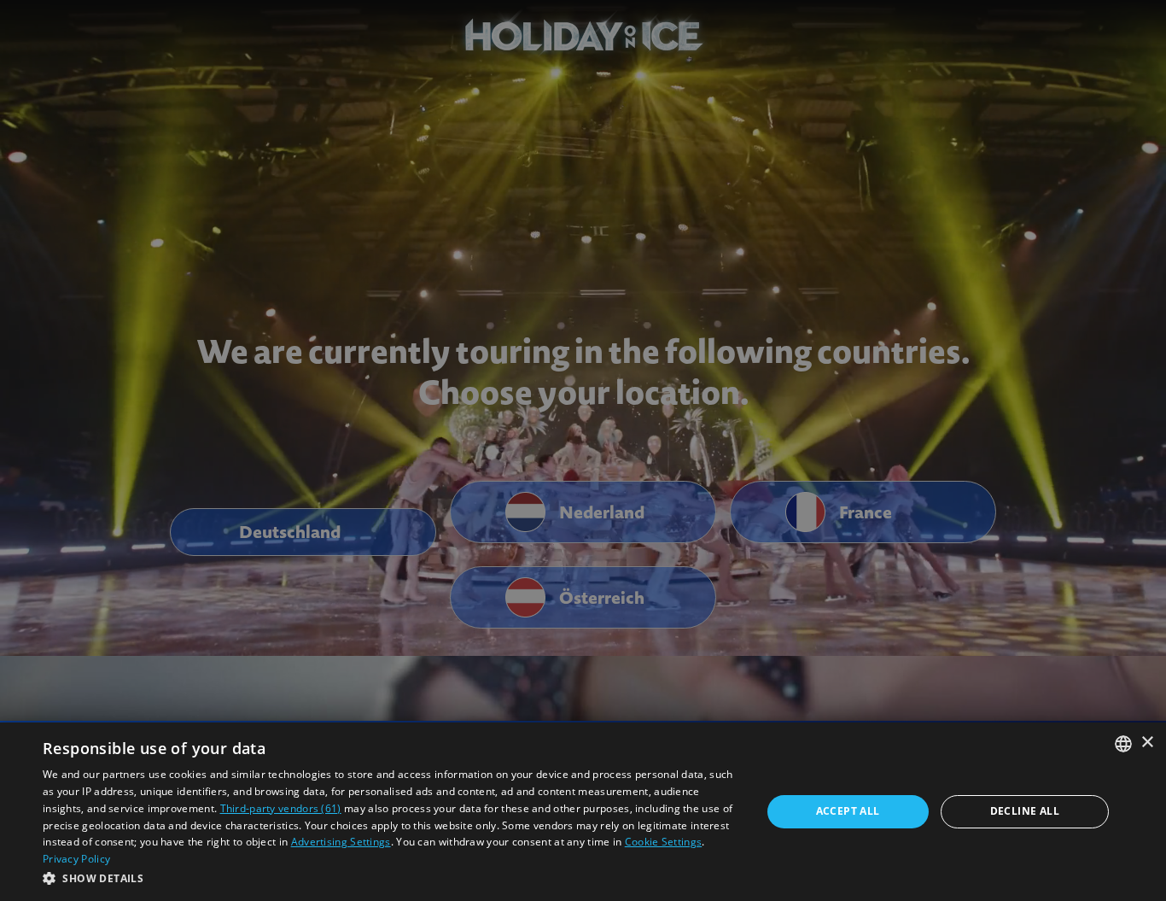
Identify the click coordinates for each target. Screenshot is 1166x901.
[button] (391, 878)
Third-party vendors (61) (280, 808)
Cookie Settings (664, 841)
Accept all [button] (848, 811)
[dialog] (583, 812)
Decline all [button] (1024, 811)
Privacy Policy (76, 858)
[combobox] (1123, 743)
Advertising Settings (341, 841)
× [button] (1146, 742)
